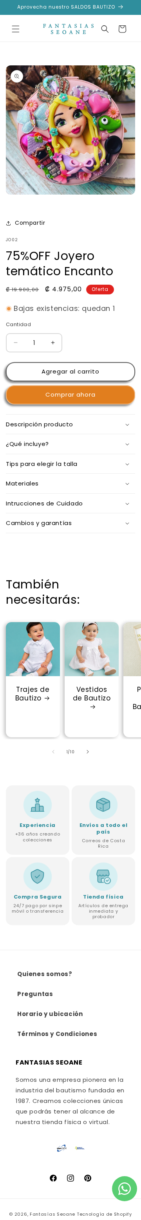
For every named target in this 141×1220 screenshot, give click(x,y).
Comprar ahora (70, 394)
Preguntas (35, 994)
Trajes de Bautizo (32, 693)
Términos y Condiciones (57, 1034)
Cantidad (18, 324)
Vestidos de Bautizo (92, 694)
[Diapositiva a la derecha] (87, 751)
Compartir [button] (30, 223)
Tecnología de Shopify (104, 1214)
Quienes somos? (44, 974)
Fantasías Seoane (52, 1214)
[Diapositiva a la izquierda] (53, 751)
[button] (15, 29)
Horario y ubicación (50, 1014)
